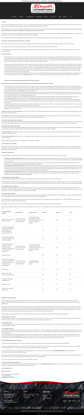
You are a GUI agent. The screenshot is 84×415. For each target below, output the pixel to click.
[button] (71, 17)
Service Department (47, 398)
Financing (45, 396)
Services (46, 16)
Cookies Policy (26, 74)
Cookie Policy (60, 411)
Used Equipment (30, 16)
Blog (60, 16)
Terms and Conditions (48, 411)
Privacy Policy (55, 411)
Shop (44, 399)
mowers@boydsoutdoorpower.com (55, 1)
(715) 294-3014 (44, 1)
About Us (53, 16)
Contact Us (45, 395)
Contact (64, 16)
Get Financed (39, 16)
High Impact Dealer (44, 413)
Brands (21, 16)
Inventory (14, 16)
